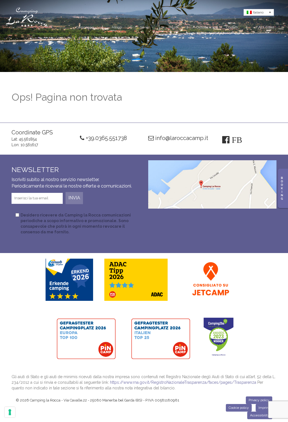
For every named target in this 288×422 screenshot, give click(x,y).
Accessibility (259, 415)
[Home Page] (27, 18)
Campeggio (85, 27)
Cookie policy (239, 408)
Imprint (263, 408)
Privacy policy (259, 400)
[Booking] (283, 188)
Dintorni (202, 27)
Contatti (232, 27)
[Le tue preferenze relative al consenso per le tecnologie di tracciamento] (9, 412)
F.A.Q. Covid (265, 27)
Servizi (145, 27)
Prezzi (173, 27)
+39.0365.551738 (105, 138)
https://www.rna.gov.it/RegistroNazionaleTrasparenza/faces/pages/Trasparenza (183, 382)
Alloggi (117, 27)
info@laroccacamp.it (181, 138)
